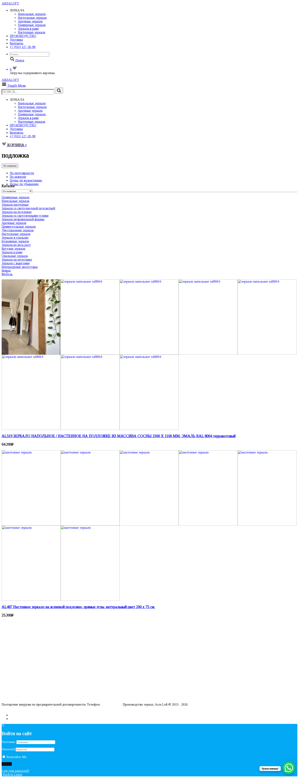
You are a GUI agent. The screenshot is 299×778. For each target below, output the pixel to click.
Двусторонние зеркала (18, 230)
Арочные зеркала (30, 21)
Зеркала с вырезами (15, 263)
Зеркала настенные (15, 204)
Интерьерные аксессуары (20, 267)
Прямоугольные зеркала (19, 226)
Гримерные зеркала (32, 25)
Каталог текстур (12, 687)
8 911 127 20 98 (111, 704)
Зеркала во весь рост (16, 245)
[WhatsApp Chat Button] (289, 768)
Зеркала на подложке (17, 212)
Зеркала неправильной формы (23, 219)
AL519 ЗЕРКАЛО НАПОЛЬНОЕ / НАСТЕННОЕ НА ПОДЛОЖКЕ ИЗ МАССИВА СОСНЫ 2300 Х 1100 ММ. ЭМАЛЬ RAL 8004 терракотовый (119, 436)
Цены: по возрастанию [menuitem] (26, 180)
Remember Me (16, 757)
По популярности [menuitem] (22, 173)
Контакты (16, 43)
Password (8, 749)
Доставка (16, 39)
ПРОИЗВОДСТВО (23, 36)
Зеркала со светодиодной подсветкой (28, 208)
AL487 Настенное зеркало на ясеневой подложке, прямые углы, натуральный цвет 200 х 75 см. (78, 607)
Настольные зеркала (32, 17)
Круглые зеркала (13, 248)
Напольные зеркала (32, 14)
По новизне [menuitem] (18, 176)
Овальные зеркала (15, 256)
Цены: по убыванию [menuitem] (24, 184)
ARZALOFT (10, 3)
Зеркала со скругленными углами (25, 215)
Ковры (6, 270)
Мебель (7, 274)
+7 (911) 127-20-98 (22, 47)
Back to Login (12, 774)
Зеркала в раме (28, 28)
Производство (11, 691)
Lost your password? (15, 771)
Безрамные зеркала (15, 241)
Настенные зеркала (31, 32)
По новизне (10, 165)
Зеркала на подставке (17, 259)
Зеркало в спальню (15, 237)
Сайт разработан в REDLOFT (22, 708)
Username (8, 742)
